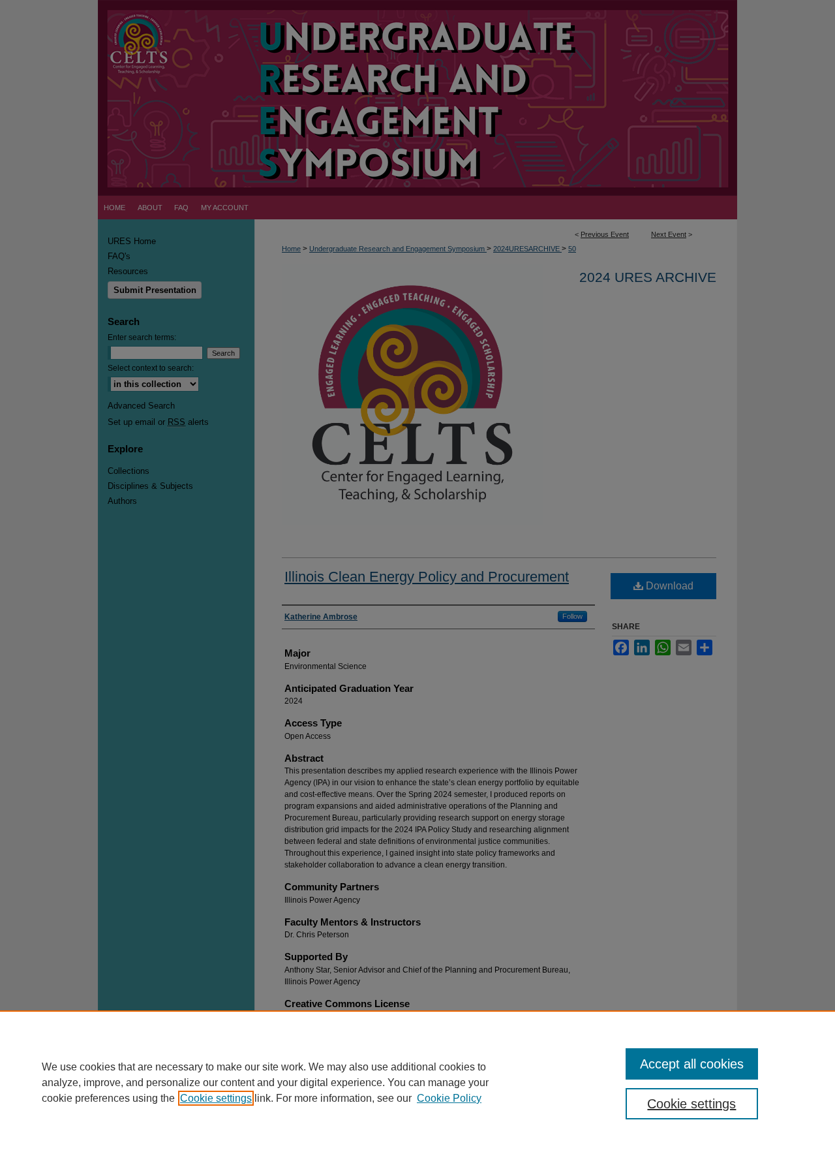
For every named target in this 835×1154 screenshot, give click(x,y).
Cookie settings (216, 1098)
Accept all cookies (692, 1064)
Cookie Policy (449, 1098)
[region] (417, 1082)
